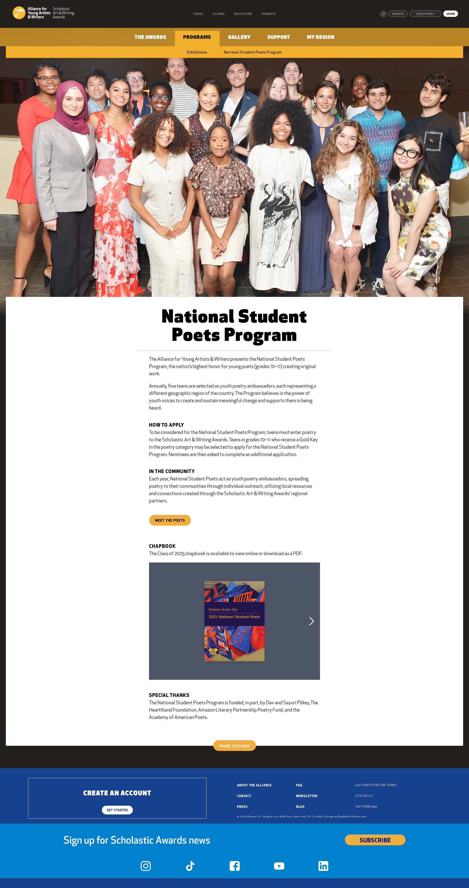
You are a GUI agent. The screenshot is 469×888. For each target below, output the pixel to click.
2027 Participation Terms (376, 785)
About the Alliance (254, 785)
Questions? (425, 14)
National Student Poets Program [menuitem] (253, 52)
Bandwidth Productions (352, 816)
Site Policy (364, 796)
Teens (198, 14)
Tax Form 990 (366, 806)
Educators (243, 14)
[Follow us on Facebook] (235, 867)
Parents (269, 14)
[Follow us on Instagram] (146, 867)
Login (451, 14)
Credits (318, 816)
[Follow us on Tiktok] (190, 867)
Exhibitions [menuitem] (197, 52)
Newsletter (307, 796)
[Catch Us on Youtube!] (279, 867)
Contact (244, 796)
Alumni (219, 14)
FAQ (299, 785)
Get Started (117, 810)
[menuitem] (150, 38)
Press (242, 807)
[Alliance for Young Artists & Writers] (45, 13)
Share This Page (234, 746)
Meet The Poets (170, 521)
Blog (300, 807)
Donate (398, 14)
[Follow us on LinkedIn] (323, 867)
